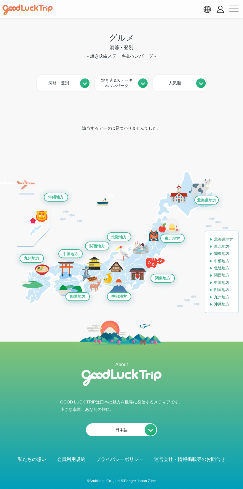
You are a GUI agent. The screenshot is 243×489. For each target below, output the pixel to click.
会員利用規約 (71, 459)
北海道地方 (206, 200)
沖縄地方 (56, 197)
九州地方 (31, 258)
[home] (27, 10)
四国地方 (77, 296)
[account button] (220, 9)
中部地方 (119, 296)
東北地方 (172, 238)
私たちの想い (32, 459)
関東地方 (162, 278)
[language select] (207, 9)
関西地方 (97, 246)
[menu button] (234, 9)
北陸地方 (119, 237)
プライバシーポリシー (119, 459)
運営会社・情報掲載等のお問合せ (189, 459)
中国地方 (70, 254)
